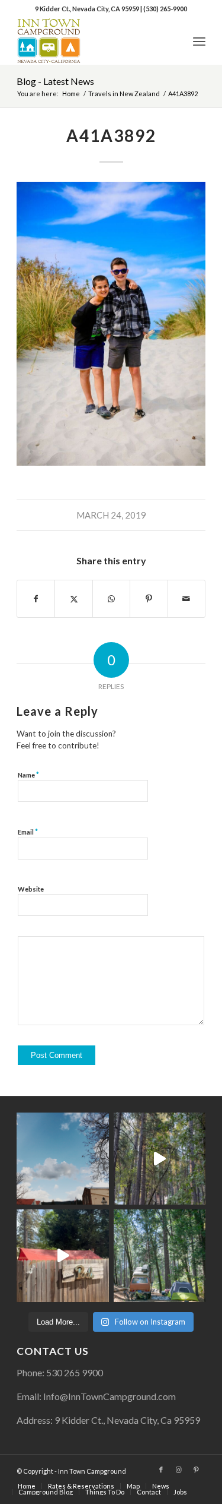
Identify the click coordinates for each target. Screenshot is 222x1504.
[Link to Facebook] (161, 1469)
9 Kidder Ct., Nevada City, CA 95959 (87, 8)
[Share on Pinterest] (148, 598)
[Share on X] (73, 598)
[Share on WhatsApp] (111, 598)
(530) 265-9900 (165, 8)
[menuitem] (199, 41)
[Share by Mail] (186, 598)
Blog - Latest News (55, 81)
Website (31, 889)
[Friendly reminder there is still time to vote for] (159, 1255)
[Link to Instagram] (179, 1469)
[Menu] (199, 41)
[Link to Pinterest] (196, 1469)
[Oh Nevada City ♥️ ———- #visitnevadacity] (62, 1159)
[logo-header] (92, 41)
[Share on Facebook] (35, 598)
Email (28, 831)
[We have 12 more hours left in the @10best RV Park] (159, 1159)
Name (28, 774)
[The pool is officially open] (62, 1255)
